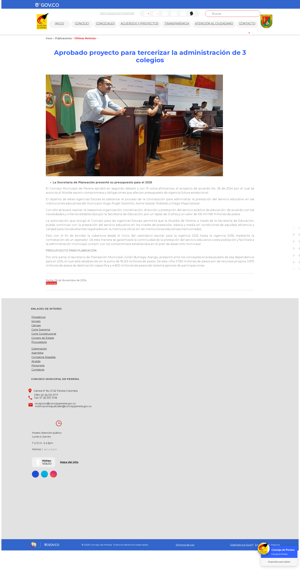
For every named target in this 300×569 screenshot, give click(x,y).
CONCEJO (82, 23)
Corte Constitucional (43, 333)
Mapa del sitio (69, 462)
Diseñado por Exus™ (241, 544)
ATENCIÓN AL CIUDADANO (214, 23)
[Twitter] (296, 238)
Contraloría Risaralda (43, 357)
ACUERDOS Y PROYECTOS (140, 23)
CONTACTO (247, 23)
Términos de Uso (185, 544)
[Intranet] (296, 265)
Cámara (36, 325)
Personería (37, 365)
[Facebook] (296, 231)
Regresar (51, 283)
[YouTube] (296, 244)
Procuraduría (39, 342)
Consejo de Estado (42, 337)
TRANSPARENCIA (176, 23)
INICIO (59, 23)
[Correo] (296, 258)
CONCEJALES (105, 23)
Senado (36, 321)
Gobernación (39, 348)
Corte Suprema (40, 329)
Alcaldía (35, 361)
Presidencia (38, 317)
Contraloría (37, 369)
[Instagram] (296, 251)
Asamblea (37, 352)
